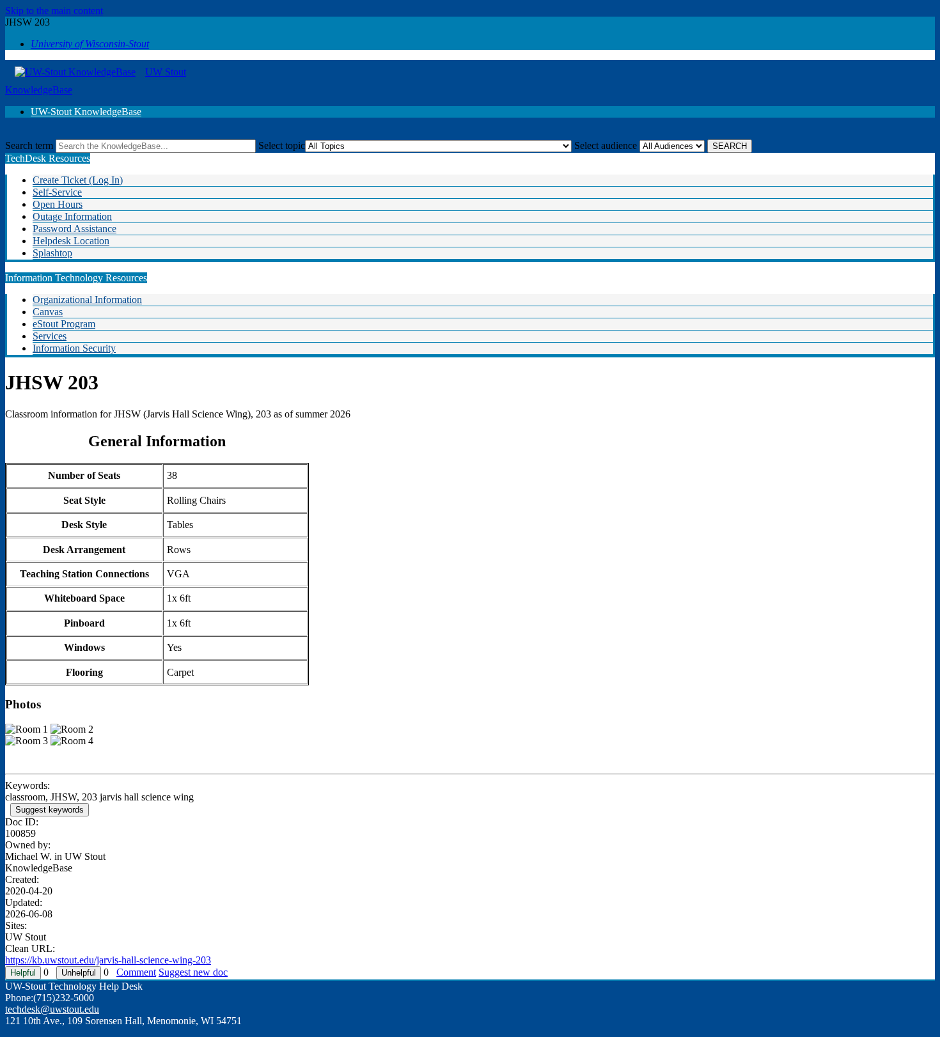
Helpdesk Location (71, 240)
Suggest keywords (49, 810)
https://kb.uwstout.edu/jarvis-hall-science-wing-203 (108, 960)
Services (50, 336)
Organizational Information (87, 299)
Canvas (48, 311)
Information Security (74, 348)
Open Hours (57, 204)
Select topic (281, 145)
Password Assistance (74, 228)
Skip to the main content (54, 10)
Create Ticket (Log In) (78, 180)
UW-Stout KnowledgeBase (86, 111)
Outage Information (72, 216)
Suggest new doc (193, 972)
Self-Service (57, 192)
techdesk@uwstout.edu (52, 1009)
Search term (29, 145)
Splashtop (52, 252)
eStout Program (64, 323)
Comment (136, 972)
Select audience (605, 145)
